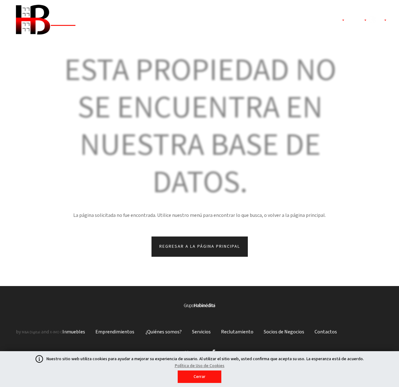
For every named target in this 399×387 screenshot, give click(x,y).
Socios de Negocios (290, 20)
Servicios (201, 20)
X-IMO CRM (58, 332)
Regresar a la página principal (199, 246)
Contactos (326, 332)
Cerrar (199, 377)
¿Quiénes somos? (159, 20)
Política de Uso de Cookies (199, 366)
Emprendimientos (107, 20)
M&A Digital (31, 332)
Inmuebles (63, 20)
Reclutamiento (239, 20)
